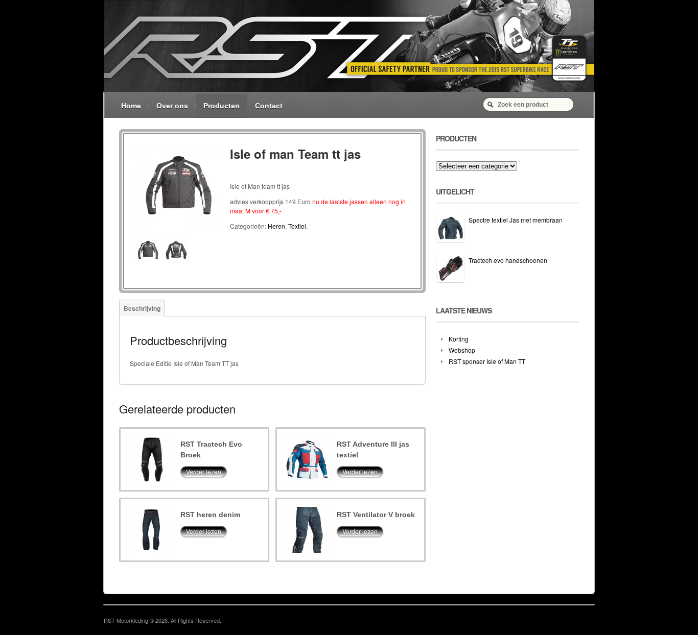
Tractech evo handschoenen (508, 260)
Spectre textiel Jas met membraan (516, 219)
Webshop (462, 350)
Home (131, 106)
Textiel (297, 226)
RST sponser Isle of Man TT (487, 361)
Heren (276, 226)
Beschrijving (142, 308)
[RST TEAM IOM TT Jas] (176, 232)
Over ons (172, 106)
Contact (269, 106)
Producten (221, 106)
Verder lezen (203, 471)
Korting (459, 338)
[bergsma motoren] (349, 89)
